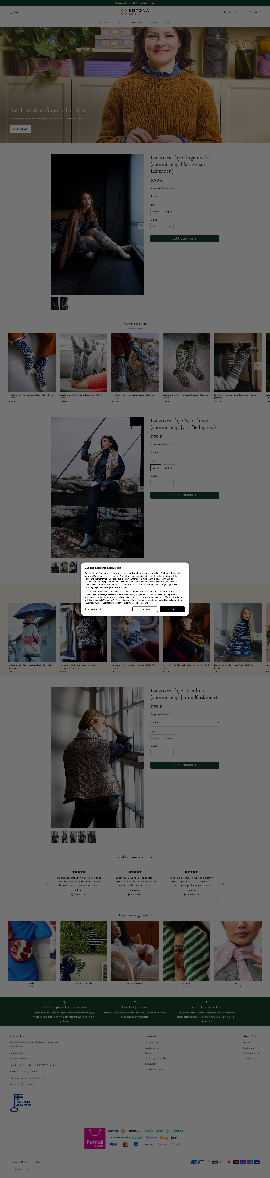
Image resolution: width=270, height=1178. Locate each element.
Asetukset (145, 609)
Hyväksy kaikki (172, 609)
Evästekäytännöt (93, 609)
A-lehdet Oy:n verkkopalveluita (134, 602)
